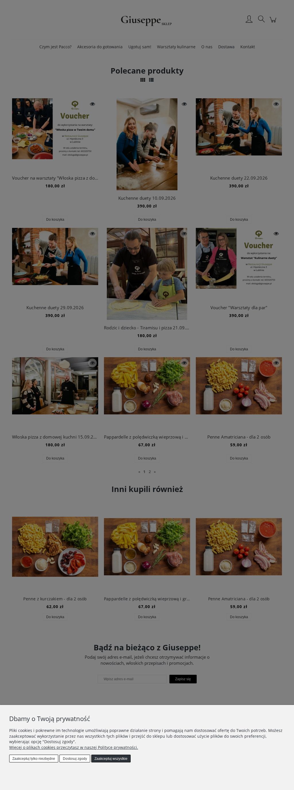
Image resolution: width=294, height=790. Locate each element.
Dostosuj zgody (75, 759)
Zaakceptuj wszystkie (110, 759)
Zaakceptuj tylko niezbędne (33, 759)
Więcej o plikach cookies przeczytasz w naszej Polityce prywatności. (73, 747)
